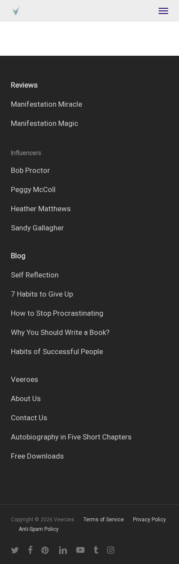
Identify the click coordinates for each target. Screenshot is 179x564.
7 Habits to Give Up (42, 294)
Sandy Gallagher (37, 227)
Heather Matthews (41, 208)
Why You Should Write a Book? (60, 332)
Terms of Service (103, 520)
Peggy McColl (33, 189)
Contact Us (29, 417)
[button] (163, 10)
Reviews (24, 85)
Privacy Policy (149, 520)
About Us (26, 398)
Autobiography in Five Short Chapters (71, 436)
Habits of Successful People (57, 351)
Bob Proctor (30, 170)
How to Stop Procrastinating (57, 313)
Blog (18, 255)
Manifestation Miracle (46, 104)
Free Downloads (37, 456)
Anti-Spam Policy (39, 529)
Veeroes (24, 379)
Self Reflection (35, 274)
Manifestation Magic (44, 123)
